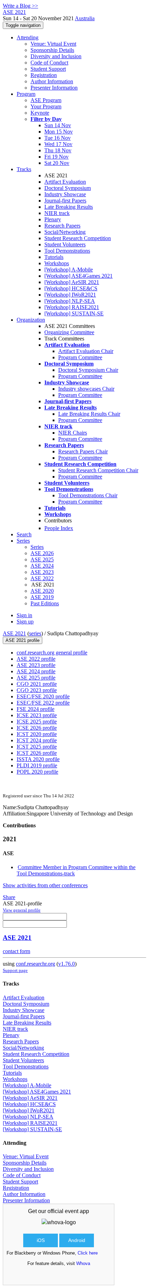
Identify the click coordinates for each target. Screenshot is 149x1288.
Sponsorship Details (52, 50)
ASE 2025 (42, 559)
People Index (58, 528)
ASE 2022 (42, 578)
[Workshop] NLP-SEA (69, 301)
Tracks (24, 169)
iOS (41, 1240)
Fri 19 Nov (56, 157)
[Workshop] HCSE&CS (70, 288)
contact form (16, 951)
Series (37, 547)
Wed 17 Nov (58, 144)
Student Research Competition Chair (98, 470)
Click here (88, 1253)
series (35, 633)
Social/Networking (65, 232)
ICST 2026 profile (37, 753)
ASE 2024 (42, 566)
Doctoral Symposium (67, 188)
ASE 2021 (14, 633)
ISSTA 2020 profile (38, 759)
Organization (31, 320)
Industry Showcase (65, 194)
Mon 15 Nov (58, 132)
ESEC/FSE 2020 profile (43, 696)
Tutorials (53, 257)
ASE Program (45, 100)
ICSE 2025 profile (37, 721)
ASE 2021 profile (23, 640)
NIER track (57, 213)
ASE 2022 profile (36, 659)
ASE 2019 (42, 597)
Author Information (51, 81)
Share (9, 897)
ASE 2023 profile (36, 665)
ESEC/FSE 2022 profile (43, 703)
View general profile (22, 910)
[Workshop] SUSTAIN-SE (74, 313)
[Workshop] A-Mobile (68, 270)
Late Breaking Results (68, 207)
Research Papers (62, 226)
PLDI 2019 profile (37, 765)
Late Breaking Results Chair (89, 414)
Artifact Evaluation (65, 182)
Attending (27, 37)
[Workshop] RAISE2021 (71, 307)
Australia (85, 18)
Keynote (39, 113)
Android (76, 1240)
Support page (15, 970)
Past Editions (44, 603)
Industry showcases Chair (86, 389)
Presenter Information (54, 88)
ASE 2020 (42, 591)
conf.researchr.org (35, 964)
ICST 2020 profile (37, 734)
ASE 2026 (42, 553)
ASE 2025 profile (36, 678)
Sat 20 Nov (56, 163)
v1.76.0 (66, 964)
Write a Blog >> (20, 6)
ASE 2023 (42, 572)
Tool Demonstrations (67, 251)
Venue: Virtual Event (53, 44)
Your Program (45, 106)
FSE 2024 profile (35, 709)
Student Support (48, 69)
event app (77, 1211)
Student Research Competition (77, 238)
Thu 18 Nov (57, 150)
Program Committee (80, 357)
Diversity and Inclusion (55, 56)
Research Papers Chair (83, 451)
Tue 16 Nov (57, 138)
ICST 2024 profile (37, 740)
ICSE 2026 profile (37, 728)
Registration (43, 75)
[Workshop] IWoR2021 (70, 295)
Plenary (52, 219)
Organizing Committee (69, 332)
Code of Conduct (49, 63)
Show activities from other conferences (45, 885)
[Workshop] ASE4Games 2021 (78, 276)
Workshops (56, 263)
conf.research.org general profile (52, 653)
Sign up (25, 621)
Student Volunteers (65, 244)
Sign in (24, 615)
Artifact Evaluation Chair (85, 351)
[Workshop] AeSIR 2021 (71, 282)
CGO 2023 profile (37, 690)
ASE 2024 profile (36, 671)
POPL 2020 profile (37, 772)
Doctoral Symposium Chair (88, 370)
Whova (83, 1263)
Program (26, 94)
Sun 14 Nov (57, 125)
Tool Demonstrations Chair (87, 495)
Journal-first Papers (65, 201)
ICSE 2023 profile (37, 715)
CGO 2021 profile (37, 684)
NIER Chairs (72, 433)
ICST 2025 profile (37, 747)
